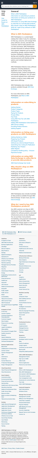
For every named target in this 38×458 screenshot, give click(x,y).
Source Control (5, 424)
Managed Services (23, 328)
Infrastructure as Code (7, 415)
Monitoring (4, 422)
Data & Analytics (5, 248)
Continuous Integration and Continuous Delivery (8, 412)
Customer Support (6, 319)
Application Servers (6, 408)
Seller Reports (15, 148)
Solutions (4, 238)
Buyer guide (22, 349)
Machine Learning (6, 262)
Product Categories (17, 109)
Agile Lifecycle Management (8, 404)
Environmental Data (6, 379)
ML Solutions (22, 308)
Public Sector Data (6, 391)
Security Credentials (24, 410)
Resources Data (5, 393)
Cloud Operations (6, 368)
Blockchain (4, 346)
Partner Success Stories (25, 364)
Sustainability (5, 296)
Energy (3, 273)
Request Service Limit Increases (27, 412)
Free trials (21, 382)
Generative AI (4, 256)
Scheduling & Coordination (8, 339)
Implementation (23, 326)
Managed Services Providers (8, 264)
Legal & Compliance (6, 327)
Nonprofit (4, 288)
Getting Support (16, 128)
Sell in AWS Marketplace (25, 354)
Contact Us (22, 414)
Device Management (24, 283)
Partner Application (24, 362)
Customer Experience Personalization (6, 316)
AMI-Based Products (17, 141)
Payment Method (23, 404)
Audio (20, 294)
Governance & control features (27, 380)
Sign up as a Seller (23, 358)
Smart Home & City (24, 289)
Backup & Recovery (24, 258)
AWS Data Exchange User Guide (20, 163)
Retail (2, 294)
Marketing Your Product (18, 146)
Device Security (23, 285)
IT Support (4, 325)
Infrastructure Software (7, 258)
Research (3, 335)
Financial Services (6, 278)
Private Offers (15, 115)
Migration (4, 266)
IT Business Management (7, 362)
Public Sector (4, 292)
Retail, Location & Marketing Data (8, 396)
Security (3, 269)
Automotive (22, 240)
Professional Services (24, 322)
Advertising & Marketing (7, 271)
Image (20, 304)
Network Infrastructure (25, 266)
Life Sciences (4, 284)
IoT (20, 275)
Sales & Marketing (6, 337)
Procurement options (24, 376)
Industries (21, 238)
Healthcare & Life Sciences (26, 248)
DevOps (3, 252)
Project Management (6, 364)
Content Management (7, 352)
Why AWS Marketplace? (25, 372)
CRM (2, 354)
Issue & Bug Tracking (6, 418)
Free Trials (14, 117)
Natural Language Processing (26, 310)
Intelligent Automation (25, 306)
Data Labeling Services (25, 298)
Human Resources (6, 360)
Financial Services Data (7, 381)
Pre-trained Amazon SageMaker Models (9, 305)
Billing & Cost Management (26, 398)
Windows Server (23, 391)
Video (20, 318)
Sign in (35, 2)
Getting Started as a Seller (19, 137)
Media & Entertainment (7, 286)
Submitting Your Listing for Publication (23, 145)
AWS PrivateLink (5, 302)
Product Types (15, 111)
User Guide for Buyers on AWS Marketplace (5, 22)
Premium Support (23, 330)
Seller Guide (22, 360)
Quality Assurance (6, 333)
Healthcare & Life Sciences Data (9, 385)
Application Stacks (6, 410)
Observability (4, 329)
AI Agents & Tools (6, 240)
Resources (21, 335)
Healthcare (4, 280)
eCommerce (4, 356)
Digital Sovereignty (6, 254)
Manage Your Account (25, 394)
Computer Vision (23, 296)
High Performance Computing (27, 262)
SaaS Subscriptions (24, 389)
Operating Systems (24, 268)
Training (21, 332)
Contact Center (5, 350)
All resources (22, 337)
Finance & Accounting (7, 323)
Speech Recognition (24, 312)
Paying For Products (17, 113)
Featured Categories (24, 387)
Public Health (4, 290)
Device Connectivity (24, 281)
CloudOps (4, 246)
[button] (2, 3)
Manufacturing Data (6, 387)
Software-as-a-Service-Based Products (22, 143)
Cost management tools (25, 378)
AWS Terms (4, 448)
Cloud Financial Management (9, 370)
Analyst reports (23, 345)
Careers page (12, 439)
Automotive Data (6, 377)
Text (20, 316)
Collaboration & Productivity (8, 348)
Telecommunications (6, 298)
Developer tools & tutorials (26, 339)
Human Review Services (25, 302)
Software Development (7, 341)
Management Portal (24, 356)
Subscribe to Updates (24, 400)
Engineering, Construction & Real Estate (8, 275)
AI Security (4, 311)
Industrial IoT (22, 287)
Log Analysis (4, 420)
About (20, 368)
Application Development (8, 406)
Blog (20, 341)
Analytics (21, 277)
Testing (3, 426)
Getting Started (15, 107)
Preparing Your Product (18, 139)
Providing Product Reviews (19, 126)
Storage (21, 272)
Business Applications (7, 244)
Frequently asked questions (26, 351)
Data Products (5, 250)
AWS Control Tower (6, 300)
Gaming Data (4, 383)
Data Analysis (4, 321)
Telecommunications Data (8, 399)
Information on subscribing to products (23, 16)
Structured (22, 314)
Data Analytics (23, 260)
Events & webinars (24, 343)
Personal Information (24, 402)
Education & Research (24, 242)
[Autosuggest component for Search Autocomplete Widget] (35, 6)
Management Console (24, 396)
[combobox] (17, 6)
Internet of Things (6, 260)
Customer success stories (25, 347)
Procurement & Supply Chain (9, 331)
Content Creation (5, 313)
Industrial (3, 282)
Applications (22, 279)
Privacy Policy (11, 448)
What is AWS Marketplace (19, 14)
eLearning (4, 358)
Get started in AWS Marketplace (27, 374)
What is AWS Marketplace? (26, 370)
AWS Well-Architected (7, 242)
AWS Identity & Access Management (25, 407)
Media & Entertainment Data (8, 389)
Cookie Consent (20, 448)
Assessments (22, 324)
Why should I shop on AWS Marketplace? (23, 25)
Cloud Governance (6, 372)
